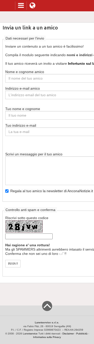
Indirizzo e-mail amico (22, 88)
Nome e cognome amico (24, 72)
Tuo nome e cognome (22, 109)
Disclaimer (68, 333)
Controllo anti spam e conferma (30, 210)
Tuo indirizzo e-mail (20, 125)
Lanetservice (30, 333)
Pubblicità (81, 333)
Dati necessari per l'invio (25, 38)
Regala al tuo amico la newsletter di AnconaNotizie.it (51, 191)
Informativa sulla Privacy (47, 337)
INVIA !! (13, 263)
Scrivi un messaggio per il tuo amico (33, 154)
